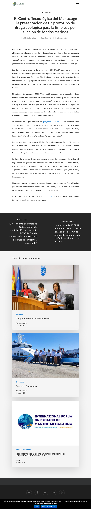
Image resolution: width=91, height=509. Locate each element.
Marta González (30, 38)
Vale (37, 506)
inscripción (49, 196)
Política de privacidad (48, 506)
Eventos (18, 450)
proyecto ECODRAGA (52, 121)
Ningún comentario (61, 38)
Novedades (46, 12)
